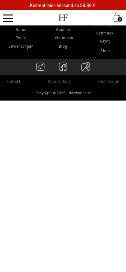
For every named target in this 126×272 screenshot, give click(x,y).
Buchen (63, 29)
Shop (105, 50)
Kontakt (13, 81)
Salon (21, 29)
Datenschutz (59, 81)
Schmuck (105, 33)
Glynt (105, 41)
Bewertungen (21, 46)
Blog (63, 46)
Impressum (109, 81)
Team (21, 38)
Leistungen (63, 38)
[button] (118, 17)
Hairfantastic (105, 25)
